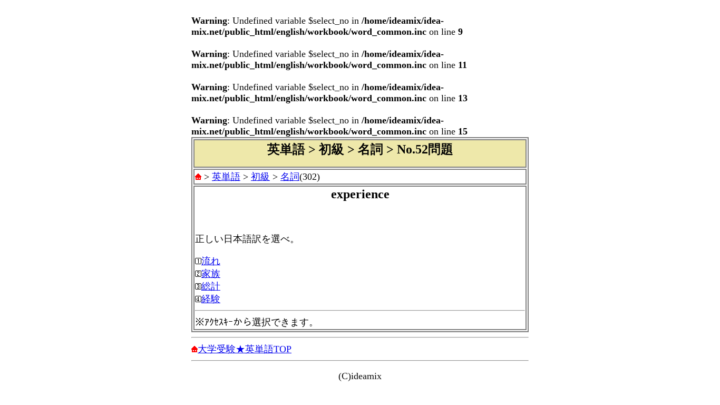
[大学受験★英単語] (198, 176)
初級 (260, 176)
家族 (210, 273)
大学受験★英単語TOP (244, 349)
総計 (210, 286)
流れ (210, 261)
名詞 (289, 176)
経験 (210, 299)
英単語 (226, 176)
